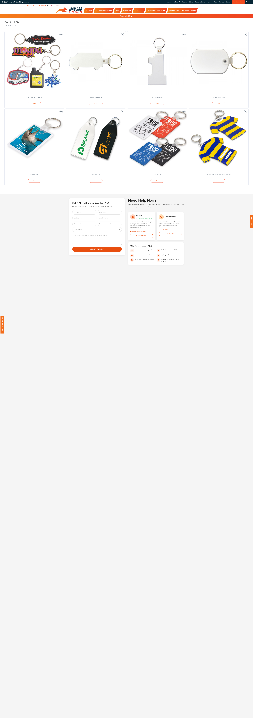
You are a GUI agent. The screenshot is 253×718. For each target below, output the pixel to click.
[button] (247, 2)
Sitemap (221, 2)
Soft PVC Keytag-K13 (96, 97)
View (34, 104)
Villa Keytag (157, 174)
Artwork (209, 2)
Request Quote (200, 2)
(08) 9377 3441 (53, 5)
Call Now (170, 234)
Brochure (169, 2)
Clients (191, 2)
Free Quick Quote (238, 2)
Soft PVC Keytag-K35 (219, 97)
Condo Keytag (34, 174)
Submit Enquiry (97, 249)
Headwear (127, 10)
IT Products (139, 10)
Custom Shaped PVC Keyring (34, 97)
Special (184, 2)
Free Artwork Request (2, 324)
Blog (215, 2)
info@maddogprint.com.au (37, 5)
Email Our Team (141, 236)
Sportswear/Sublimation (156, 10)
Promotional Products (103, 10)
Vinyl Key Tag (96, 174)
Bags (117, 10)
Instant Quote (251, 221)
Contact (228, 2)
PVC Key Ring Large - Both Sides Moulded (218, 174)
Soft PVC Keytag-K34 (157, 97)
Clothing (88, 10)
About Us (177, 2)
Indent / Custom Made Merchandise (182, 10)
